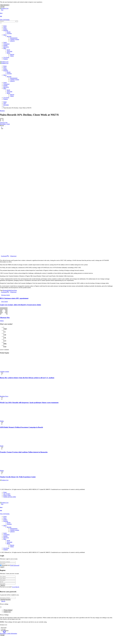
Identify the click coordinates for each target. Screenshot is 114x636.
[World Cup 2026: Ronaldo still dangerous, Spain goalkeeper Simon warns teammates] (57, 388)
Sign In (3, 601)
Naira (15, 290)
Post (2, 10)
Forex (12, 290)
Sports (1, 446)
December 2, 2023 (5, 124)
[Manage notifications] (4, 631)
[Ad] (30, 488)
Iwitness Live (7, 612)
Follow (2, 320)
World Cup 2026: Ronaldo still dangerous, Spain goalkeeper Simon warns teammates (29, 402)
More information (5, 5)
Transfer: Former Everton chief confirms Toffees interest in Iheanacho (24, 452)
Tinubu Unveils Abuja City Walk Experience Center (18, 477)
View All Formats (5, 19)
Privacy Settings (8, 610)
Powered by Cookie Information (8, 633)
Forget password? (14, 565)
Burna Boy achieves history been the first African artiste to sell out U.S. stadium (27, 378)
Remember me (6, 565)
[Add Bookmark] (0, 257)
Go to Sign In (15, 587)
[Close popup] (0, 607)
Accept (2, 6)
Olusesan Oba (3, 122)
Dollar (9, 290)
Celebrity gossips (4, 371)
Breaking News (4, 396)
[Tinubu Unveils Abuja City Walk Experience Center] (57, 462)
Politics (2, 421)
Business (2, 110)
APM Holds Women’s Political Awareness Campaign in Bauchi (21, 427)
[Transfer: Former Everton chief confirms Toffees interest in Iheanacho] (57, 437)
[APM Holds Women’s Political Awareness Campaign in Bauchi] (57, 412)
